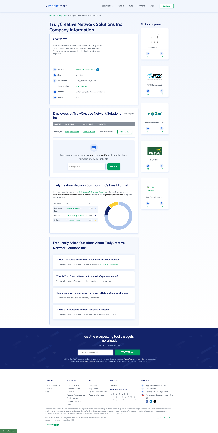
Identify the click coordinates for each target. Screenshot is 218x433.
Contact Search (73, 385)
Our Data (70, 391)
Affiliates (48, 388)
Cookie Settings (8, 431)
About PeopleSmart (52, 385)
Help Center (93, 388)
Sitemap (113, 385)
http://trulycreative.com (84, 69)
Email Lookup (72, 398)
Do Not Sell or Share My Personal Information (98, 393)
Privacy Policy (140, 359)
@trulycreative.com (72, 131)
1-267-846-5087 (151, 388)
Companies (62, 15)
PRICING (121, 6)
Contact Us (93, 385)
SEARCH (114, 166)
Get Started (166, 6)
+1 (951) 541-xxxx (82, 86)
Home (52, 15)
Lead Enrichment (73, 388)
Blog (47, 391)
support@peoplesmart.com (156, 385)
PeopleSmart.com (89, 361)
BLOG (131, 6)
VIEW (124, 132)
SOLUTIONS (106, 6)
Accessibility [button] (49, 425)
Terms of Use (128, 359)
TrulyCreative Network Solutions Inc (92, 192)
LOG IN (152, 6)
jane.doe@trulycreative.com (76, 215)
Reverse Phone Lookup (76, 395)
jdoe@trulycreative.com (74, 208)
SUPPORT (141, 6)
